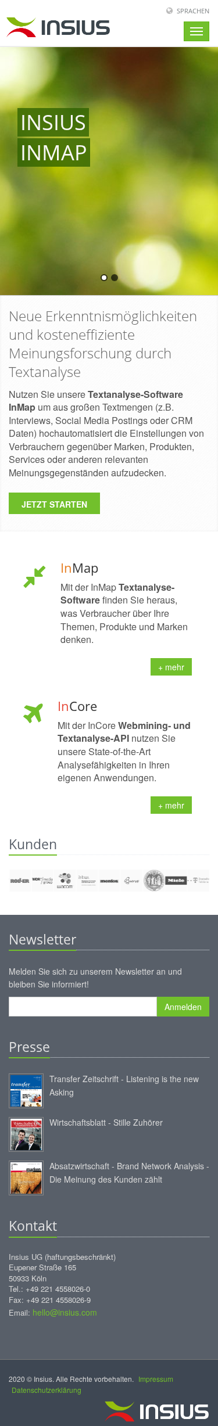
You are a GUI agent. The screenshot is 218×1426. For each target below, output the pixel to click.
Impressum (155, 1379)
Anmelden (183, 1006)
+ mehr (171, 667)
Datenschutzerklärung (46, 1390)
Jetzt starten (54, 504)
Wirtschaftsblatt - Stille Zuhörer (106, 1122)
